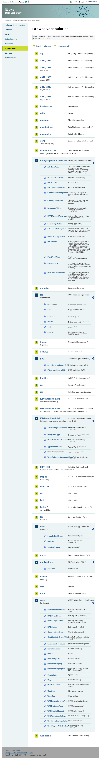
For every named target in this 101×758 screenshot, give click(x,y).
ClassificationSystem (56, 632)
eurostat (44, 288)
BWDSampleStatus (55, 621)
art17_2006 (45, 77)
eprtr (42, 141)
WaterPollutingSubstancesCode (57, 457)
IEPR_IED (45, 467)
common (44, 120)
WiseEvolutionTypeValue (57, 721)
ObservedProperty (54, 664)
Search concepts (63, 46)
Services (8, 53)
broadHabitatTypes (55, 536)
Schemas (9, 44)
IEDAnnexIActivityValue (57, 229)
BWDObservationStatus (56, 610)
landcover (45, 486)
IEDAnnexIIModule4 (50, 418)
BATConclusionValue (56, 188)
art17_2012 (45, 87)
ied (41, 392)
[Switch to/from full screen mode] (83, 2)
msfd (42, 527)
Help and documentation (15, 25)
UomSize (51, 691)
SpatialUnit (51, 675)
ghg (42, 359)
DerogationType (53, 435)
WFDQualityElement (55, 711)
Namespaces (10, 57)
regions (50, 541)
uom (42, 593)
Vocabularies (10, 48)
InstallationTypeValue (56, 237)
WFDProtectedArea (55, 706)
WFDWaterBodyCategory (57, 716)
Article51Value (53, 167)
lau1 (42, 493)
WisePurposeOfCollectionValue (57, 726)
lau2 (42, 500)
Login (75, 1)
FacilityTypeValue (54, 224)
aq (41, 54)
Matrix (49, 654)
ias (41, 385)
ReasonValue (52, 263)
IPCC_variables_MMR (56, 370)
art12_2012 (45, 60)
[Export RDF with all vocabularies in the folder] (93, 163)
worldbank (45, 736)
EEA (16, 2)
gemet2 (44, 352)
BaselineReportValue (55, 178)
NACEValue (52, 242)
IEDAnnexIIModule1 (50, 399)
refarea (50, 322)
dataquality (45, 134)
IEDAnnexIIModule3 (50, 409)
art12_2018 (45, 67)
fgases (43, 342)
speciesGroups (53, 547)
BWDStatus (52, 627)
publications (46, 562)
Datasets (8, 30)
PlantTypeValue (53, 257)
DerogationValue (54, 208)
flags (49, 310)
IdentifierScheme (54, 649)
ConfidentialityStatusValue (57, 637)
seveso (43, 577)
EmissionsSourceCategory (57, 644)
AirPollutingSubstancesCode (57, 428)
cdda (42, 113)
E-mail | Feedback (12, 750)
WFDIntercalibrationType (57, 701)
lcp (41, 517)
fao (41, 295)
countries (51, 569)
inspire (43, 477)
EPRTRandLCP (48, 150)
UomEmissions (53, 685)
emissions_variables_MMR (57, 365)
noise (43, 555)
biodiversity (46, 106)
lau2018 (44, 507)
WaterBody (51, 696)
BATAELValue (52, 183)
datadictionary (47, 127)
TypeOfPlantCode (54, 447)
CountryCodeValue (55, 200)
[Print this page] (79, 2)
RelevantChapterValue (56, 273)
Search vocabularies (43, 46)
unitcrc (50, 332)
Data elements (11, 39)
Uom (49, 680)
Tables (7, 34)
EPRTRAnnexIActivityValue (57, 216)
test (42, 586)
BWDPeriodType (54, 616)
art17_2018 (45, 97)
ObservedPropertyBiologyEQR (57, 669)
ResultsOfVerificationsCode (57, 440)
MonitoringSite (53, 659)
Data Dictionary (24, 20)
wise (42, 600)
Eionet (15, 20)
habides (44, 378)
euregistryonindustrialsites (53, 160)
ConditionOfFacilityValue (57, 193)
